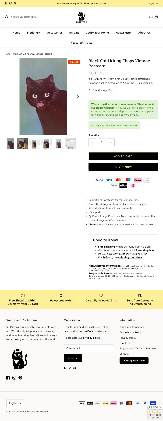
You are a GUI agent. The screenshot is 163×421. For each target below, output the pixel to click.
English (152, 3)
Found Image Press (103, 90)
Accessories (54, 32)
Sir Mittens (19, 411)
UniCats (74, 32)
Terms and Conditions (132, 326)
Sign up (73, 358)
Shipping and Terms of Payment (138, 348)
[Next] (78, 96)
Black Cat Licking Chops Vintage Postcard (32, 53)
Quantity (94, 135)
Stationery (34, 32)
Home (16, 32)
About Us (144, 32)
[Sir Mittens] (81, 17)
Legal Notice (127, 343)
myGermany (131, 114)
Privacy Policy (128, 337)
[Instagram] (10, 3)
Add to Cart (123, 156)
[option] (43, 96)
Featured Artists (81, 42)
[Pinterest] (15, 3)
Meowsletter (123, 32)
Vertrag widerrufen (134, 360)
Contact (124, 353)
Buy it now (123, 167)
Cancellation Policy (131, 332)
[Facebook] (6, 3)
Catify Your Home (97, 32)
